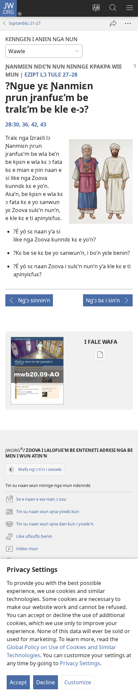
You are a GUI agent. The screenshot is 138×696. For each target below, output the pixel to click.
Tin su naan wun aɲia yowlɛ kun (42, 512)
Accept (18, 682)
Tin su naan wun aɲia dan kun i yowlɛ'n (49, 524)
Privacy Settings (80, 663)
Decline (45, 682)
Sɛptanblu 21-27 (25, 23)
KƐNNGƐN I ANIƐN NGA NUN (41, 39)
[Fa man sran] (113, 23)
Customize (77, 682)
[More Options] (128, 23)
